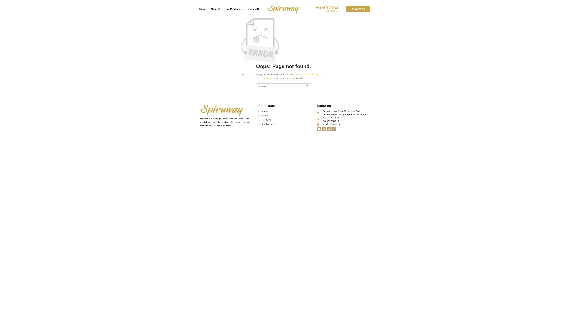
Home (202, 9)
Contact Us (254, 9)
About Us (215, 9)
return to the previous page (307, 74)
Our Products (233, 9)
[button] (234, 9)
